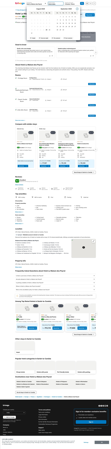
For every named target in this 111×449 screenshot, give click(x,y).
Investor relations (7, 432)
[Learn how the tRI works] (37, 181)
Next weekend (68, 38)
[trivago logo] (20, 3)
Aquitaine (39, 396)
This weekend (56, 38)
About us (5, 427)
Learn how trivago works (45, 432)
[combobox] (37, 4)
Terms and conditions (44, 412)
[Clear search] (45, 3)
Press (4, 434)
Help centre (41, 430)
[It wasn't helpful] (52, 56)
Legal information (43, 414)
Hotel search (18, 396)
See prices (89, 15)
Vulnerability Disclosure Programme (47, 424)
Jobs (4, 429)
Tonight (33, 38)
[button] (86, 26)
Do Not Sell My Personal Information (48, 421)
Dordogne (47, 396)
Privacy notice (42, 417)
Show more (18, 212)
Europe (26, 396)
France (33, 396)
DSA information (42, 419)
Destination (29, 2)
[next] (77, 9)
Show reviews (19, 184)
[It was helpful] (50, 56)
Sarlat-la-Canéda (57, 396)
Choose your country (8, 409)
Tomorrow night (44, 38)
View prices (92, 84)
